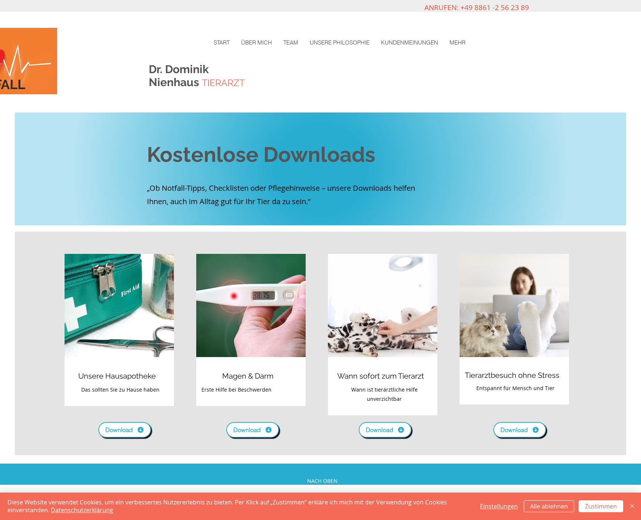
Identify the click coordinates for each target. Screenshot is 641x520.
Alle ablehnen (549, 506)
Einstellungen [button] (499, 506)
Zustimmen (601, 506)
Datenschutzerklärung (82, 510)
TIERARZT (223, 82)
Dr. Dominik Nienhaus (180, 76)
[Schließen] (632, 506)
